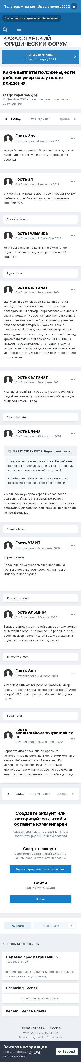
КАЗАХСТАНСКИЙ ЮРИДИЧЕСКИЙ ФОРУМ (35, 41)
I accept (68, 1051)
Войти (40, 899)
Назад (16, 119)
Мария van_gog (25, 95)
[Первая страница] (6, 119)
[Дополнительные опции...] (72, 138)
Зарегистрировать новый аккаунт (40, 869)
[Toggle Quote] (10, 451)
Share (19, 925)
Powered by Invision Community (40, 1037)
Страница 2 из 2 (40, 119)
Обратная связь (33, 1028)
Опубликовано (37, 141)
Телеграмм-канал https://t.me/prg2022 (37, 6)
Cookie (55, 1028)
